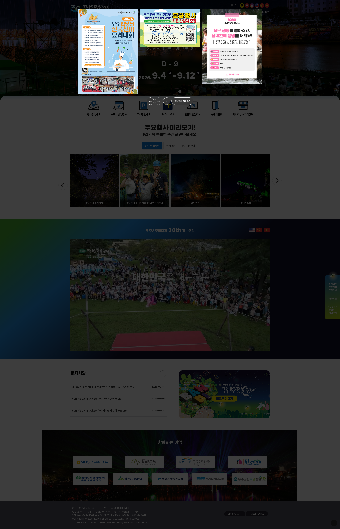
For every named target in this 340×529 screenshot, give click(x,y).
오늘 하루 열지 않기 (182, 101)
